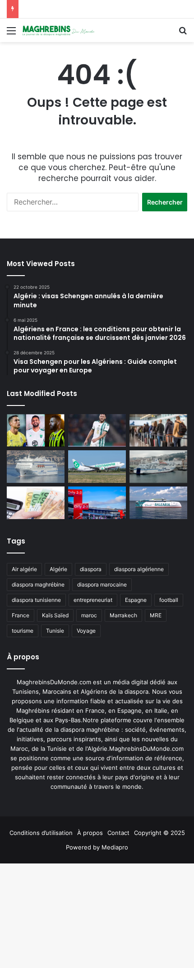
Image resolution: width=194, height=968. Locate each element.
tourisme (22, 630)
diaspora (91, 569)
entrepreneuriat (93, 599)
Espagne (136, 599)
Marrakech (123, 615)
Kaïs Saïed (55, 615)
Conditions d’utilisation (41, 832)
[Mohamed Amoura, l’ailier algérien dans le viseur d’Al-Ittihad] (36, 430)
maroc (89, 615)
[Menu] (11, 34)
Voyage (86, 630)
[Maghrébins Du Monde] (59, 30)
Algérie (58, 569)
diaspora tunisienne (36, 599)
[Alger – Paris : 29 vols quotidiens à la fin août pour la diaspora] (97, 502)
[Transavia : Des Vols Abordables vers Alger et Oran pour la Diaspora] (97, 466)
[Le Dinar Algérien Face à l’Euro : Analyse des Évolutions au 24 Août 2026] (36, 502)
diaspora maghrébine (38, 584)
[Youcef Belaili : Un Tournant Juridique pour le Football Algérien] (97, 430)
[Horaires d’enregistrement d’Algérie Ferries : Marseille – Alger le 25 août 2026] (158, 466)
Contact (118, 832)
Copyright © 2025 (159, 832)
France (20, 615)
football (168, 599)
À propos (90, 832)
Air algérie (24, 569)
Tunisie (55, 630)
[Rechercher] (182, 34)
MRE (156, 615)
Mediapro (115, 847)
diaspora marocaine (102, 584)
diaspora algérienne (139, 569)
